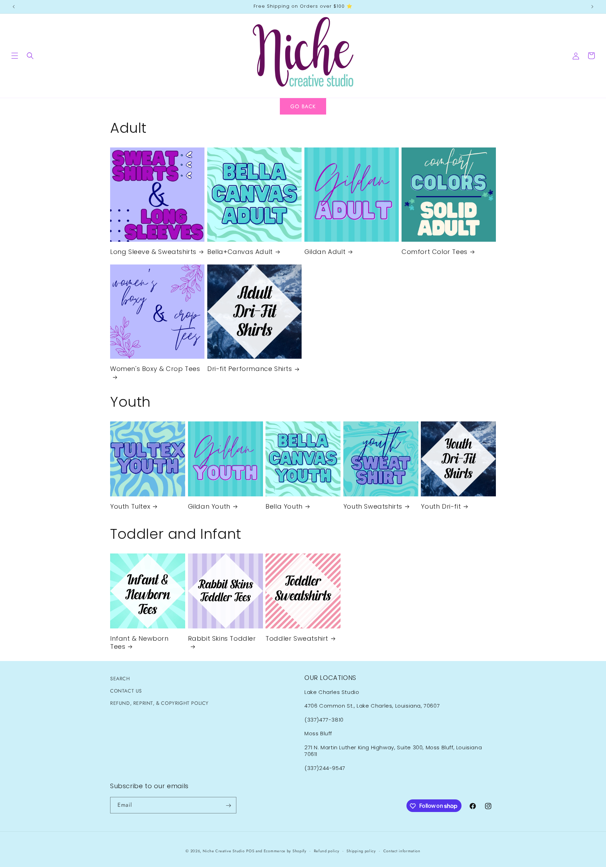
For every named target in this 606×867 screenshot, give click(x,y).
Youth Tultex (130, 506)
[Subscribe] (228, 805)
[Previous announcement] (13, 6)
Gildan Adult (324, 252)
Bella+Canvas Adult (240, 252)
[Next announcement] (592, 6)
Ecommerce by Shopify (285, 851)
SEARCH (120, 678)
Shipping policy (361, 850)
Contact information (401, 850)
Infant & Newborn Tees (139, 642)
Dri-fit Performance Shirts (249, 369)
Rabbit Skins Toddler (222, 638)
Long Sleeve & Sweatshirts (153, 252)
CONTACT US (126, 690)
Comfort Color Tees (434, 252)
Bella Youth (284, 506)
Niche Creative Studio (224, 851)
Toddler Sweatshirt (296, 638)
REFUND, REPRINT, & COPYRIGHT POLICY (159, 703)
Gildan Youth (209, 506)
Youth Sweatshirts (372, 506)
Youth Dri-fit (441, 506)
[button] (14, 55)
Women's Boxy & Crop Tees (155, 369)
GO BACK (303, 106)
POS (250, 851)
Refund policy (326, 850)
